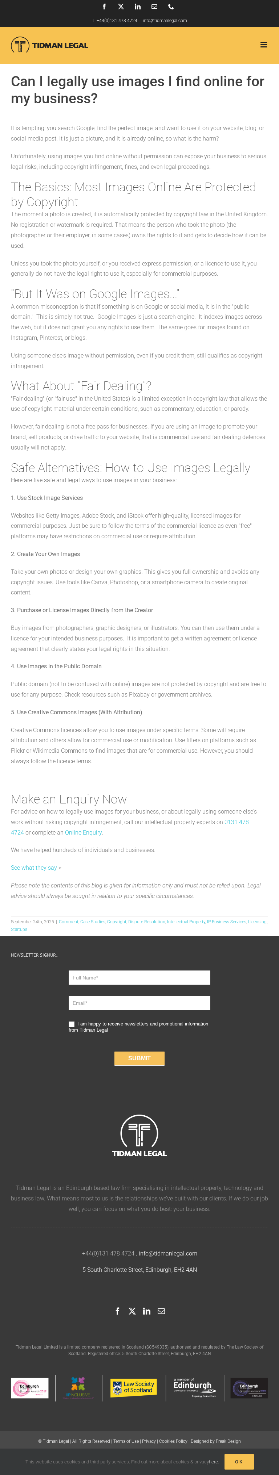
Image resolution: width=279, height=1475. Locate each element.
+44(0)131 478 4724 (117, 20)
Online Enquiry (83, 832)
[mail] (161, 1311)
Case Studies (92, 921)
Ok (239, 1461)
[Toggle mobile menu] (264, 45)
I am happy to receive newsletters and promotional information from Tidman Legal (138, 1027)
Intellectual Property (186, 921)
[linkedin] (146, 1311)
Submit (139, 1058)
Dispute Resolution (146, 921)
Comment (68, 921)
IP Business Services (226, 921)
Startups (19, 929)
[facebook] (117, 1311)
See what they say (34, 867)
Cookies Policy (173, 1441)
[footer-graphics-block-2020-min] (139, 1377)
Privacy (149, 1441)
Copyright (116, 921)
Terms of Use (126, 1441)
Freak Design (228, 1441)
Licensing (257, 921)
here (213, 1461)
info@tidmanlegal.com (165, 20)
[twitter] (132, 1311)
